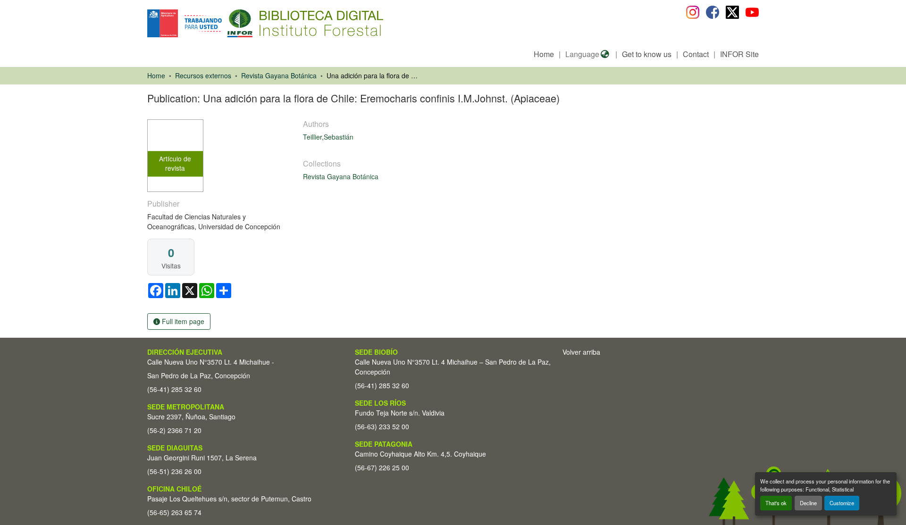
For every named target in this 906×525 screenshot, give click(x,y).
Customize (842, 503)
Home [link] (156, 75)
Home (544, 54)
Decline (808, 503)
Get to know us (646, 54)
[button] (224, 23)
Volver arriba (581, 352)
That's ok (776, 503)
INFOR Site (739, 54)
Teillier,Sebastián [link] (328, 137)
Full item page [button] (182, 321)
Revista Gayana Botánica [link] (279, 75)
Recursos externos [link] (203, 75)
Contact (696, 54)
